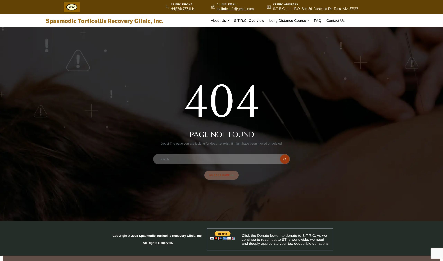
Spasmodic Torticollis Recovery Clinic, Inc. (105, 21)
